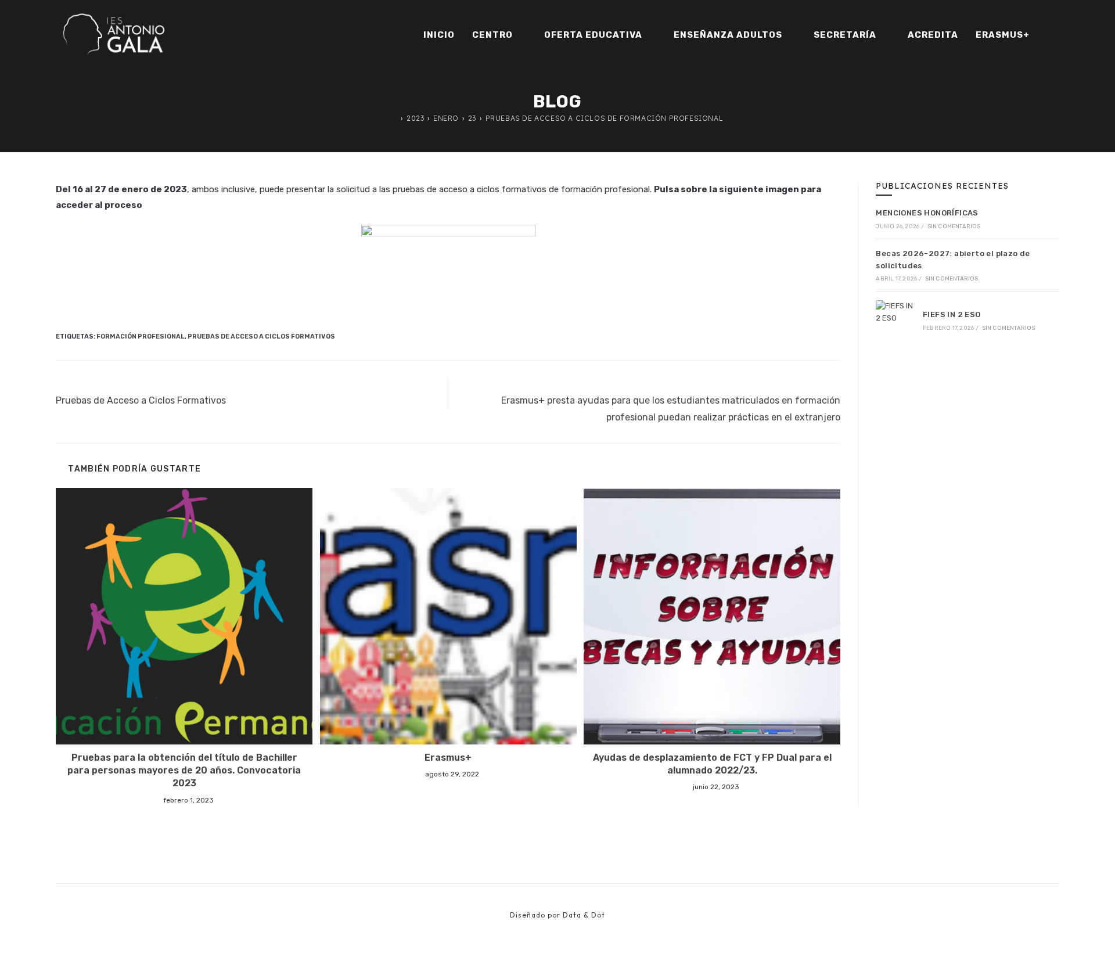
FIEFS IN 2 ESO (952, 314)
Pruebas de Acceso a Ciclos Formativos (261, 336)
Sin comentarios (954, 226)
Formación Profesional (140, 336)
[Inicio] (395, 118)
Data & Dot (584, 915)
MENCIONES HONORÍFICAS (927, 212)
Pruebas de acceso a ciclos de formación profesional (604, 118)
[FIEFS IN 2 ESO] (895, 320)
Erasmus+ (448, 757)
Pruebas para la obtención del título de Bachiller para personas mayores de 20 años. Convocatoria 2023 (184, 770)
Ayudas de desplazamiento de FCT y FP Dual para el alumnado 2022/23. (712, 764)
